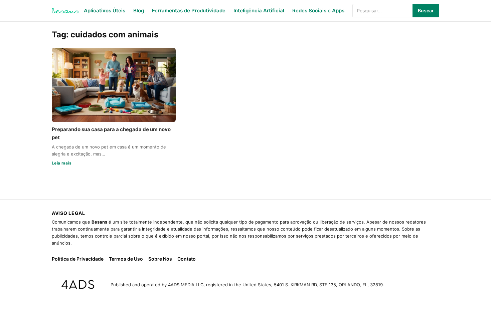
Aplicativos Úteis (104, 10)
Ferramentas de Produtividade (188, 10)
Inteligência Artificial (258, 10)
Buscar (426, 10)
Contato (186, 259)
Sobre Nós (160, 259)
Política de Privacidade (78, 259)
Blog (138, 10)
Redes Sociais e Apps (318, 10)
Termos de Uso (126, 259)
